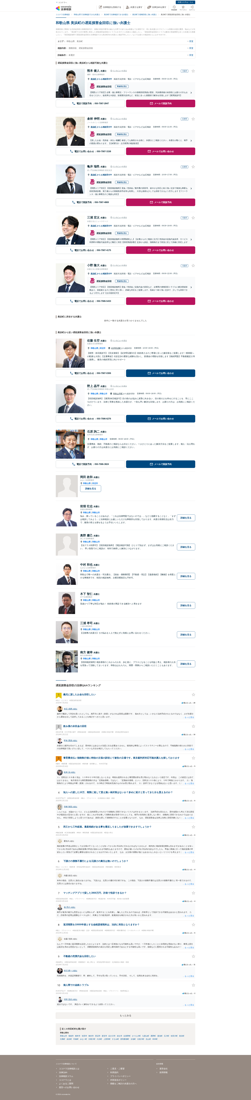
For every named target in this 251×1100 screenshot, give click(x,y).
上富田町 (107, 1039)
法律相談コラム (66, 1076)
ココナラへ (62, 2)
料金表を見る (122, 86)
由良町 (69, 1039)
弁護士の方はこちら (185, 2)
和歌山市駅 (118, 394)
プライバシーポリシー (120, 1076)
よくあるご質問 (66, 1083)
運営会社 (163, 1068)
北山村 (148, 1039)
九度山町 (145, 1036)
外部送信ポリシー (118, 1080)
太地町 (133, 1039)
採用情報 (163, 1072)
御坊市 (91, 1036)
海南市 (71, 1036)
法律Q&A (63, 1072)
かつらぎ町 (136, 1036)
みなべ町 (83, 1039)
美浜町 (94, 79)
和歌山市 (103, 394)
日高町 (62, 1039)
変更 (191, 41)
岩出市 (119, 1036)
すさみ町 (115, 1039)
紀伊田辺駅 (116, 348)
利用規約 (114, 1072)
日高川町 (91, 1039)
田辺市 (102, 348)
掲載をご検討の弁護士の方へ (123, 1083)
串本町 (155, 1039)
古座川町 (140, 1039)
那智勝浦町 (124, 1039)
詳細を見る (90, 488)
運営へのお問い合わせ (69, 1087)
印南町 (76, 1039)
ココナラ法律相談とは (69, 1068)
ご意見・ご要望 (117, 1068)
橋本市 (77, 1036)
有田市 (84, 1036)
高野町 (153, 1036)
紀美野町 (127, 1036)
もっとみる (125, 1015)
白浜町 (99, 1039)
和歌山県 (94, 348)
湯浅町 (160, 1036)
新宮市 (104, 1036)
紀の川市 (112, 1036)
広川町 (166, 1036)
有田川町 (174, 1036)
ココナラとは (65, 1080)
